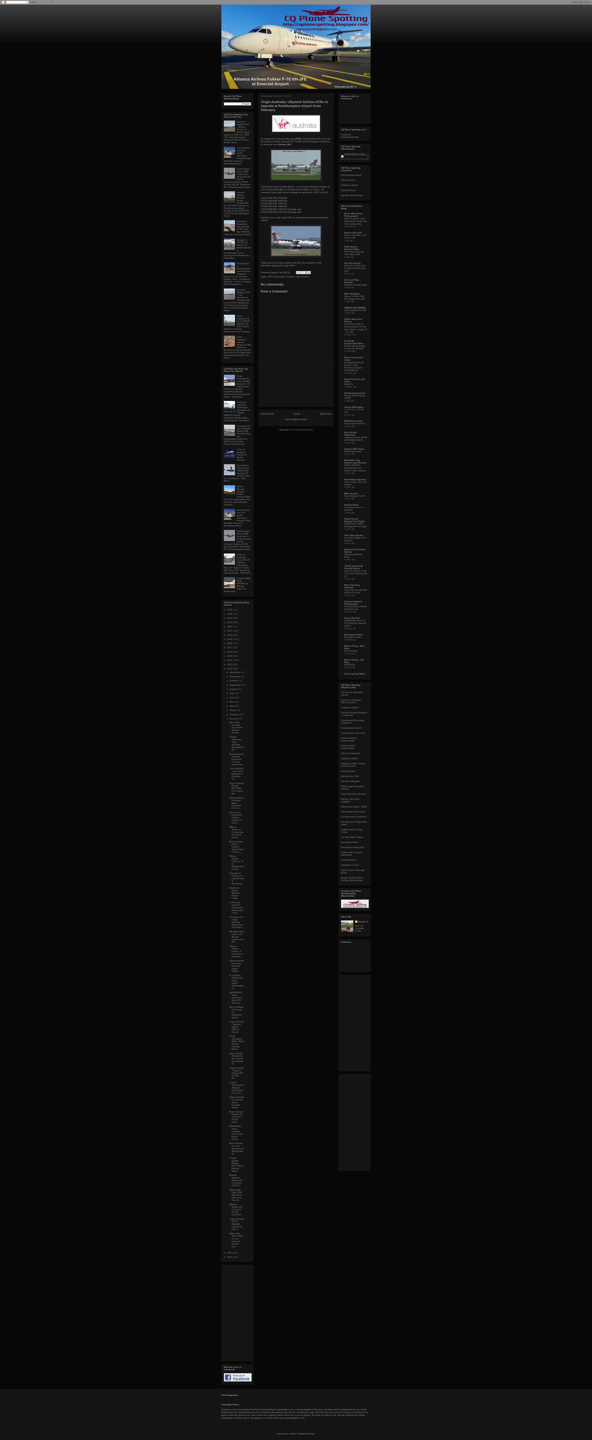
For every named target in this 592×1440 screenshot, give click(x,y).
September (235, 685)
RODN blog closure (352, 451)
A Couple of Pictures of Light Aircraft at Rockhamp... (236, 878)
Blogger (311, 1434)
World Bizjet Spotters (355, 479)
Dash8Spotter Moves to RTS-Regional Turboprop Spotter (355, 623)
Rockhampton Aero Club (353, 733)
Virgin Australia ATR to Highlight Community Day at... (236, 1224)
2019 (230, 639)
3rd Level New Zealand (351, 281)
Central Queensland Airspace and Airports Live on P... (236, 1087)
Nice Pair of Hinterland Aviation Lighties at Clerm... (235, 817)
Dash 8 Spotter (352, 618)
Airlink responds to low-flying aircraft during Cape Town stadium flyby (355, 221)
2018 (230, 643)
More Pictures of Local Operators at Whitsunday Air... (236, 1148)
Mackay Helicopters (350, 781)
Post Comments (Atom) (302, 430)
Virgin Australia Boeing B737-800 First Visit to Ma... (236, 788)
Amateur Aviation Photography (353, 602)
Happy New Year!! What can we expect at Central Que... (236, 1240)
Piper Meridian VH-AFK (354, 496)
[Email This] (297, 272)
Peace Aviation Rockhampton (348, 746)
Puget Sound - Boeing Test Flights (354, 520)
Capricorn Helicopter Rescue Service (351, 701)
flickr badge (360, 154)
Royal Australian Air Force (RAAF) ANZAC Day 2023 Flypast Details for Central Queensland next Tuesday (237, 324)
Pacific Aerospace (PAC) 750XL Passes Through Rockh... (236, 1042)
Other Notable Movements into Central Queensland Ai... (236, 1058)
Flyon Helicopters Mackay (353, 794)
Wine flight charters (353, 637)
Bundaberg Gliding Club (352, 847)
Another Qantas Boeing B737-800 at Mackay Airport (236, 1164)
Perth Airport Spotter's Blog (351, 247)
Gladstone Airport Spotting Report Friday (234, 893)
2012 (230, 668)
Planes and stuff (353, 232)
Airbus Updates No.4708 (355, 310)
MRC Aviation (351, 493)
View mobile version (296, 419)
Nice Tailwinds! (351, 651)
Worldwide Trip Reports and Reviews (355, 461)
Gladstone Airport (349, 185)
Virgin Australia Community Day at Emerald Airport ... (236, 1102)
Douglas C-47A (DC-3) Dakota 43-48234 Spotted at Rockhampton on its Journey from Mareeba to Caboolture (237, 249)
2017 (230, 647)
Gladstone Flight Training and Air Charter (353, 764)
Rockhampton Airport (351, 175)
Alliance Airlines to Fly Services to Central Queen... (236, 832)
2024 (230, 618)
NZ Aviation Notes (353, 634)
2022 (230, 626)
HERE (298, 139)
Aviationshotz (351, 505)
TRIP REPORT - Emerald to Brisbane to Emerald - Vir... (236, 773)
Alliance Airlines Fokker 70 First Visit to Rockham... (236, 951)
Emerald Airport (348, 190)
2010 (230, 1257)
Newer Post (267, 414)
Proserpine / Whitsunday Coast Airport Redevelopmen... (236, 982)
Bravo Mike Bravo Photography (353, 214)
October (234, 680)
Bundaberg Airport (350, 842)
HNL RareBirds (352, 294)
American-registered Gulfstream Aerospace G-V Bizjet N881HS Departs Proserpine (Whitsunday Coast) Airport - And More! (237, 411)
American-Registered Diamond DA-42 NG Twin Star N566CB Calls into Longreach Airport (237, 228)
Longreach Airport (349, 707)
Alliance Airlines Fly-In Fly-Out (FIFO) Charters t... (236, 1209)
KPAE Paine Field (353, 421)
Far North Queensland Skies (353, 342)
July (232, 693)
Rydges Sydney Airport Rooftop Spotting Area (352, 879)
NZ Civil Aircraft (352, 263)
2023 (230, 622)
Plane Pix (348, 384)
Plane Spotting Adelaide (352, 586)
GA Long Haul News (354, 673)
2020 (230, 635)
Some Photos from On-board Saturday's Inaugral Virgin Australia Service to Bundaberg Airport (237, 156)
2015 (230, 656)
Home (296, 414)
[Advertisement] (296, 385)
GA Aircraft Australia (354, 393)
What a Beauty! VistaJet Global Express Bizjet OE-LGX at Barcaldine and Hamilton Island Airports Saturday (237, 495)
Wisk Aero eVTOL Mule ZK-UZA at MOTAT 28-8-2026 (355, 268)
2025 (230, 614)
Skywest (290, 277)
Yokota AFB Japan (354, 407)
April (232, 706)
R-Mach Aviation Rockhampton (349, 739)
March (233, 710)
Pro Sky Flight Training (352, 837)
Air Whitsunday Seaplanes (354, 816)
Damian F (363, 921)
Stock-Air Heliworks (350, 753)
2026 (230, 609)
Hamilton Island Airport (352, 195)
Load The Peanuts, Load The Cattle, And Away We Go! (355, 573)
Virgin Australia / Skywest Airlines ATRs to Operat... (236, 1026)
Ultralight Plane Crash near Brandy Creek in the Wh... (236, 936)
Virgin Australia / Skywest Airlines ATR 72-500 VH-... (236, 1073)
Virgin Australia (302, 277)
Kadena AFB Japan (354, 449)
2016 (230, 652)
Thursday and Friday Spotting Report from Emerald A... (236, 922)
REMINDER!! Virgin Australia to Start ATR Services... (236, 997)
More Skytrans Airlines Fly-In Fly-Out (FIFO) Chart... (236, 1116)
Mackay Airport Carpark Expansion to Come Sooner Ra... (236, 759)
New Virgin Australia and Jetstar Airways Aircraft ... (236, 727)
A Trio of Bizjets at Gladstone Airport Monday (242, 454)
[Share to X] (303, 272)
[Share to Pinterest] (309, 272)
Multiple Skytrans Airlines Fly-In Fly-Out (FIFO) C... (236, 1180)
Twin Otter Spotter (353, 535)
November (235, 676)
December (235, 672)
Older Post (325, 414)
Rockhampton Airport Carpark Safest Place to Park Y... (236, 846)
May (232, 702)
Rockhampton (279, 277)
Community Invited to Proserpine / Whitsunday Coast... (236, 907)
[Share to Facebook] (306, 272)
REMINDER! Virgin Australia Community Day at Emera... (236, 1132)
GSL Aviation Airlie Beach (353, 811)
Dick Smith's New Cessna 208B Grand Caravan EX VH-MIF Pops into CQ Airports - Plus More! (237, 473)
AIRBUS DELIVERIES (355, 308)
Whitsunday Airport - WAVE (354, 806)
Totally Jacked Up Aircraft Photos (353, 567)
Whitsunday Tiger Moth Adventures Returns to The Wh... (236, 1195)
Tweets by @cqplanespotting (350, 135)
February (234, 714)
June (232, 697)
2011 (229, 1252)
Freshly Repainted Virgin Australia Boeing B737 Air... (236, 743)
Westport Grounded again (355, 285)
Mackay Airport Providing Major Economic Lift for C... (236, 803)
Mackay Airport (348, 180)
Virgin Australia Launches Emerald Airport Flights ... (236, 965)
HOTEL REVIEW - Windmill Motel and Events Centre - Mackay (355, 468)
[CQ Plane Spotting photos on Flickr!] (354, 158)
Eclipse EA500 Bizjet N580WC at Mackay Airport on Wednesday (237, 585)
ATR (270, 277)
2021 (230, 630)
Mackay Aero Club (350, 776)
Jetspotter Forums (350, 865)
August (233, 689)
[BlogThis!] (300, 272)
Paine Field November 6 (355, 423)
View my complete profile (359, 928)
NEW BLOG (349, 665)
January (234, 718)
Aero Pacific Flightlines (350, 433)
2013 (230, 664)
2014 (230, 660)
